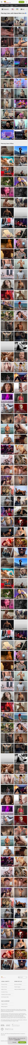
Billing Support (4, 1006)
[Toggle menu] (1, 2)
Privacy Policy (4, 984)
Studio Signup (17, 986)
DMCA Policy (4, 989)
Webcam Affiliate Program (19, 989)
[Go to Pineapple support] (2, 1029)
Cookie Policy (17, 1039)
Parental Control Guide (6, 994)
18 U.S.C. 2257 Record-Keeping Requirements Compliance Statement (13, 1034)
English (21, 977)
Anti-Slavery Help (5, 997)
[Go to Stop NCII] (9, 1029)
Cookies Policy (4, 992)
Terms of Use (4, 986)
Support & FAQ (4, 1004)
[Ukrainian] (17, 9)
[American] (13, 9)
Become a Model (17, 984)
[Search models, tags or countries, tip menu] (26, 5)
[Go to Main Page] (8, 1)
